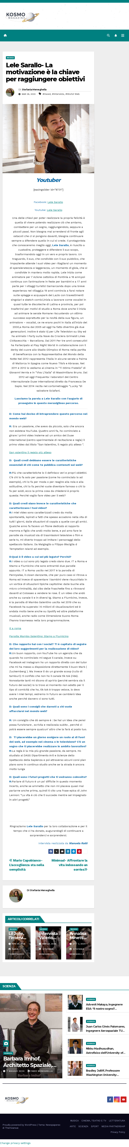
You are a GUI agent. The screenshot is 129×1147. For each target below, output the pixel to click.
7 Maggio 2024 (16, 1071)
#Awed (47, 94)
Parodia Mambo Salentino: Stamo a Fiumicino (39, 636)
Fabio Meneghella (42, 1071)
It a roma (15, 628)
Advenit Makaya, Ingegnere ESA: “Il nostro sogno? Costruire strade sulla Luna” (104, 1009)
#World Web (73, 94)
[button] (108, 35)
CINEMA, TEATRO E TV (93, 1120)
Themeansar (11, 1128)
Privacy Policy (118, 1132)
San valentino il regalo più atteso (30, 452)
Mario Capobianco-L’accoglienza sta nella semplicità (26, 864)
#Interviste (58, 94)
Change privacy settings (15, 1143)
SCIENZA (8, 1053)
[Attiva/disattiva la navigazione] (122, 35)
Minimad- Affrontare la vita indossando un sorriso (70, 864)
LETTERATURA (117, 1120)
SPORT (95, 1126)
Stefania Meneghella (34, 89)
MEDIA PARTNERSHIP (113, 1126)
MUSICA (10, 58)
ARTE (73, 1126)
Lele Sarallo (55, 202)
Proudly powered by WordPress (20, 1125)
